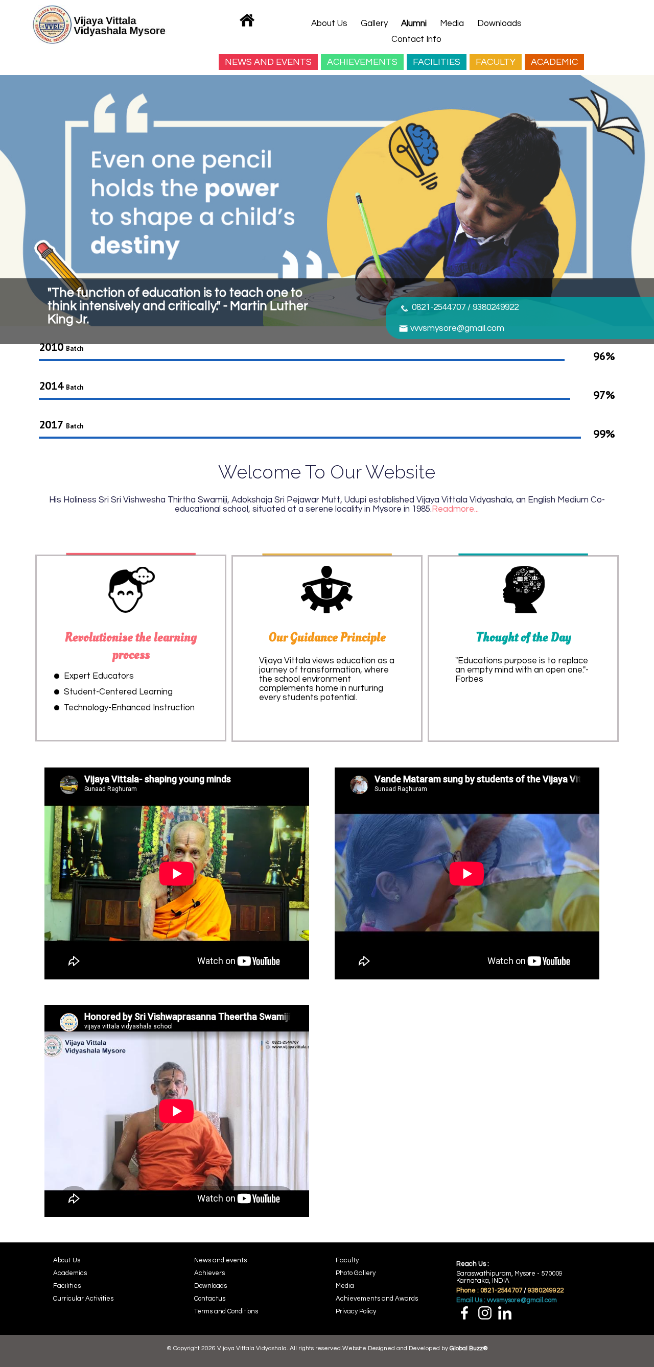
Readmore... (455, 509)
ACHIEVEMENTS (362, 62)
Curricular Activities (83, 1298)
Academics (70, 1273)
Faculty (347, 1260)
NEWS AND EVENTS (268, 62)
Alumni (414, 23)
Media (452, 23)
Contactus (209, 1298)
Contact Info (416, 39)
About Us (329, 23)
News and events (220, 1260)
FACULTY (496, 62)
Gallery (374, 23)
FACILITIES (436, 62)
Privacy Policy (356, 1311)
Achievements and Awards (377, 1298)
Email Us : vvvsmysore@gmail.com (506, 1300)
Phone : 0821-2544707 (490, 1290)
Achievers (209, 1273)
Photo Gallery (356, 1273)
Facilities (67, 1285)
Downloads (499, 23)
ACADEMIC (554, 62)
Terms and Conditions (226, 1311)
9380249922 (546, 1290)
